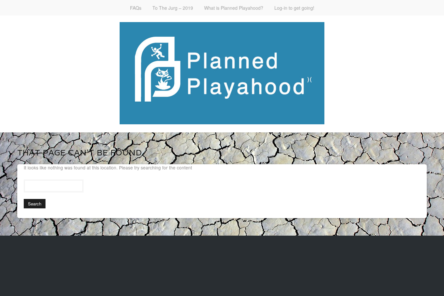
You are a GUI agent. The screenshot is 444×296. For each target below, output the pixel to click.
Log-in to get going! (294, 8)
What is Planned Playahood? (233, 8)
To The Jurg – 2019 (172, 8)
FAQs (135, 8)
